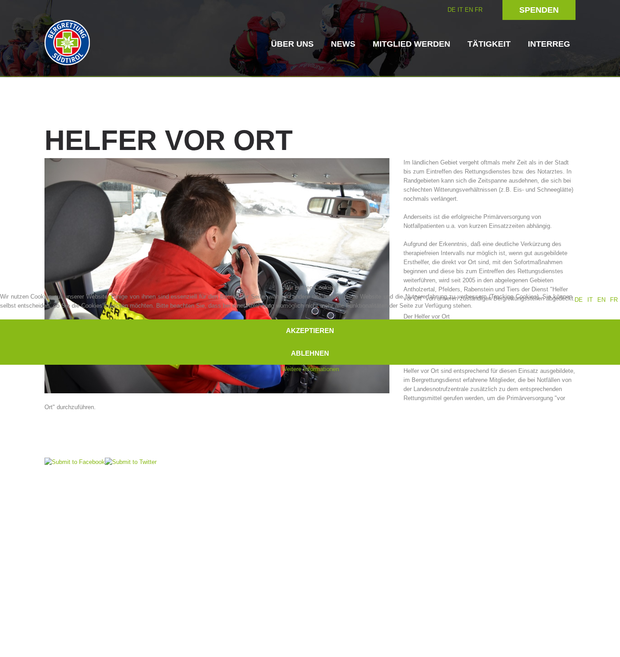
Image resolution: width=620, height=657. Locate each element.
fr (614, 299)
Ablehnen (310, 353)
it (590, 299)
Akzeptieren (310, 330)
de (579, 299)
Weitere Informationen (310, 369)
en (601, 299)
